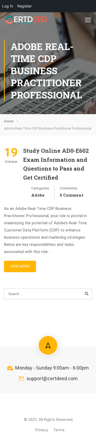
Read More (20, 266)
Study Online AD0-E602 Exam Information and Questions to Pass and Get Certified (56, 164)
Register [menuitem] (24, 6)
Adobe (38, 195)
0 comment (71, 195)
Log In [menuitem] (7, 6)
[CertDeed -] (26, 20)
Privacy (41, 430)
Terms (59, 430)
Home (8, 121)
